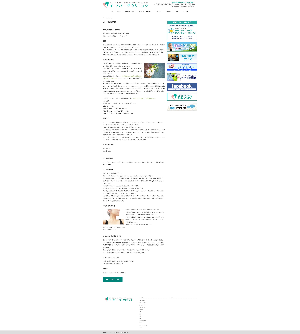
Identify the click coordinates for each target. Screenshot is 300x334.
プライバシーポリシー (143, 325)
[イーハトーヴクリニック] (149, 7)
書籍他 (168, 11)
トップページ (142, 300)
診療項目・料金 (129, 11)
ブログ (140, 322)
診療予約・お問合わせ (145, 11)
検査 (140, 316)
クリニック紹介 (116, 11)
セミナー (159, 11)
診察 (140, 313)
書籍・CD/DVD (142, 307)
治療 (140, 318)
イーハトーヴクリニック (114, 332)
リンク (140, 327)
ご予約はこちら (113, 279)
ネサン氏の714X (142, 320)
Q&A (176, 11)
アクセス (185, 11)
